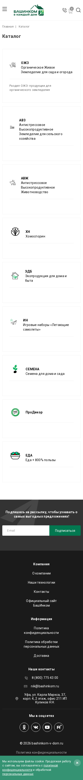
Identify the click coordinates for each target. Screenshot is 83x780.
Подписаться (65, 530)
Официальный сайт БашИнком (41, 603)
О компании (41, 573)
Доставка (41, 655)
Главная (8, 26)
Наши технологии (41, 582)
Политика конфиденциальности (41, 630)
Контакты (41, 591)
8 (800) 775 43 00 (45, 678)
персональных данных (17, 774)
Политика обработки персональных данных (41, 644)
